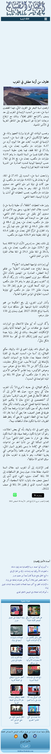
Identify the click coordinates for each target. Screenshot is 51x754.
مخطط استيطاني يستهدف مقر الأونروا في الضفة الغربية (16, 700)
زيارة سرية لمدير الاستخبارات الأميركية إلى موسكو (33, 660)
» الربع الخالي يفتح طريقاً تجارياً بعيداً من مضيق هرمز (30, 575)
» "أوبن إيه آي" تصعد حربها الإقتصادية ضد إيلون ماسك (29, 567)
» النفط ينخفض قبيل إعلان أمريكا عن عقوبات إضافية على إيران (27, 580)
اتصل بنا (25, 746)
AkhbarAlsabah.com (25, 751)
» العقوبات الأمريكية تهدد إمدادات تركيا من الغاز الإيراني (29, 571)
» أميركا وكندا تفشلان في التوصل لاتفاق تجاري (32, 592)
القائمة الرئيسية (24, 19)
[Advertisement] (25, 48)
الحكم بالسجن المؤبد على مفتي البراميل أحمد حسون (16, 720)
